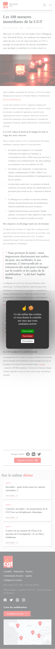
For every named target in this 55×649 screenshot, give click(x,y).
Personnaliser (27, 341)
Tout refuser (27, 336)
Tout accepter (27, 331)
